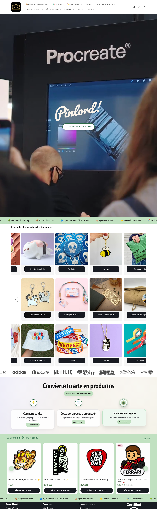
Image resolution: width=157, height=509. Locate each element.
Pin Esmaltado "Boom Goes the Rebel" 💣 (58, 479)
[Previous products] (11, 468)
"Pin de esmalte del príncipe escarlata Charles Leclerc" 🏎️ (95, 480)
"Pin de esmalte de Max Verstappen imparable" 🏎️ (132, 480)
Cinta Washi (37, 360)
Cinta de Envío (105, 269)
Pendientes (106, 315)
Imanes (71, 269)
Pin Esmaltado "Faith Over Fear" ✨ (20, 479)
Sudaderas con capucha (72, 315)
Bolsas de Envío (38, 269)
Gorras (71, 360)
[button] (38, 4)
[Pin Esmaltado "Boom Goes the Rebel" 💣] (60, 460)
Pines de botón (140, 269)
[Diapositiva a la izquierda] (15, 254)
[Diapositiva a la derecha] (141, 254)
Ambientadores (140, 315)
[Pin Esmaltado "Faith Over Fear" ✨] (24, 460)
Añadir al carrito (24, 490)
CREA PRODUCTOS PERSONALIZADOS (78, 126)
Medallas (140, 360)
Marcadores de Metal (38, 315)
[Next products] (145, 468)
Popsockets (106, 360)
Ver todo (147, 439)
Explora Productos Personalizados (78, 393)
